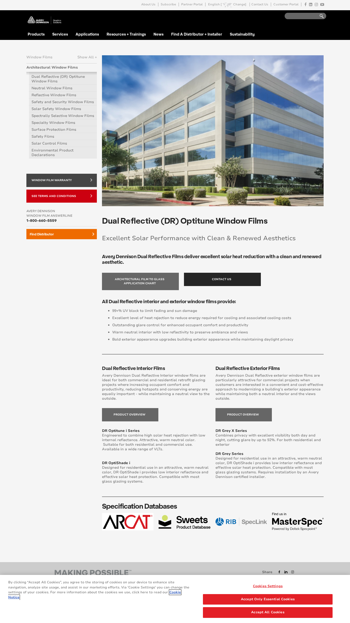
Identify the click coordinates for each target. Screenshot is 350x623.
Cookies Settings (268, 586)
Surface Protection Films (54, 129)
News (158, 34)
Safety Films (43, 136)
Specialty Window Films (53, 122)
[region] (175, 599)
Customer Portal (285, 4)
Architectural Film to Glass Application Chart (139, 281)
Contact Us (259, 4)
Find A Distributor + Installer (196, 34)
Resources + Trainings (126, 34)
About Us (148, 4)
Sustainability (242, 34)
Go (319, 16)
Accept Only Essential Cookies (268, 599)
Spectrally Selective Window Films (63, 115)
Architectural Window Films (52, 67)
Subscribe (168, 4)
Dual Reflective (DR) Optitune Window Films (58, 79)
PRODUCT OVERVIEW (129, 415)
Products (36, 34)
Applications (87, 34)
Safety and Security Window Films (63, 102)
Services (60, 34)
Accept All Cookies (267, 612)
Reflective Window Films (54, 95)
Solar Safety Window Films (56, 108)
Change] (239, 4)
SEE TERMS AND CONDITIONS (54, 196)
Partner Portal (192, 4)
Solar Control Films (49, 143)
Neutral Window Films (52, 88)
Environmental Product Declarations (53, 152)
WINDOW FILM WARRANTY (52, 180)
